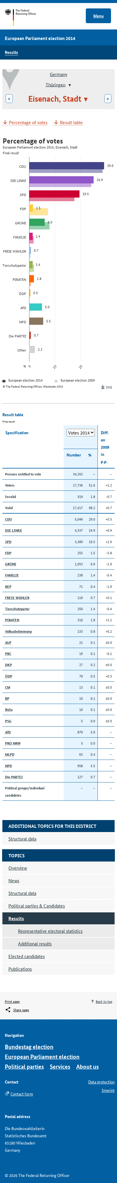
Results (11, 52)
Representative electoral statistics (50, 931)
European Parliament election (42, 1056)
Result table (71, 122)
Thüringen (55, 84)
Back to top (104, 1001)
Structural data (22, 893)
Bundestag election (29, 1046)
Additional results (35, 943)
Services (60, 1066)
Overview (17, 868)
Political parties (24, 1066)
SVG (109, 387)
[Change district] (69, 85)
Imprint (108, 1090)
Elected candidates (26, 956)
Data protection (101, 1082)
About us (87, 1066)
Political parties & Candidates (36, 905)
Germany (58, 74)
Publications (20, 969)
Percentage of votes (28, 122)
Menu (98, 16)
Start (26, 17)
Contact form (21, 1094)
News (13, 880)
